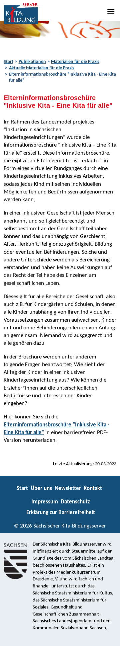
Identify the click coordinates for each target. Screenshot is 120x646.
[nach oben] (109, 638)
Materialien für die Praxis (75, 62)
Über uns (41, 488)
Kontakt (93, 488)
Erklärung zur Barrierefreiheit (60, 512)
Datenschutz (75, 502)
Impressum (44, 502)
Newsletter (68, 488)
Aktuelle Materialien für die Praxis (41, 68)
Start (8, 62)
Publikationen (32, 62)
